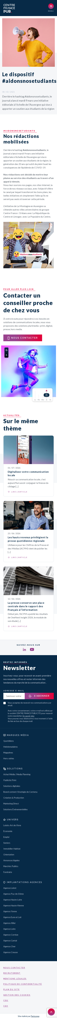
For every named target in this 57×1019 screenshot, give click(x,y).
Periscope (35, 1016)
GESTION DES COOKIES (17, 995)
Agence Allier (9, 923)
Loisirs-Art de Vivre (12, 825)
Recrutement (12, 973)
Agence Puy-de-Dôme (13, 894)
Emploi (6, 837)
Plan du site (11, 989)
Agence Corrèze (10, 934)
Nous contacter (14, 968)
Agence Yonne (10, 911)
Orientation (8, 854)
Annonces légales (11, 860)
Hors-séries (8, 758)
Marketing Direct (11, 803)
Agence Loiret (9, 888)
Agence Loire (9, 929)
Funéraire (7, 872)
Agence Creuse (10, 952)
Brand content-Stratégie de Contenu (20, 792)
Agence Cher (9, 946)
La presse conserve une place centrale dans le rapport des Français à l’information (26, 606)
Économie (7, 831)
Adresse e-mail (13, 691)
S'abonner (41, 696)
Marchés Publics (10, 866)
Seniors (6, 843)
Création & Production (13, 797)
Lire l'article (19, 492)
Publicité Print (9, 780)
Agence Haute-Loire (12, 899)
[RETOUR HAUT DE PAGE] (51, 1011)
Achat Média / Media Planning (16, 774)
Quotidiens (8, 741)
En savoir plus (28, 716)
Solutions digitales (11, 786)
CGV (5, 1006)
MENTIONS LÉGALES (15, 979)
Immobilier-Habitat (11, 848)
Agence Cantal (10, 940)
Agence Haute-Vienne (13, 905)
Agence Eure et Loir (12, 917)
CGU (5, 1000)
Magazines (8, 752)
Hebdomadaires (10, 746)
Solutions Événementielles (15, 809)
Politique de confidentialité (22, 984)
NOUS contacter (24, 338)
